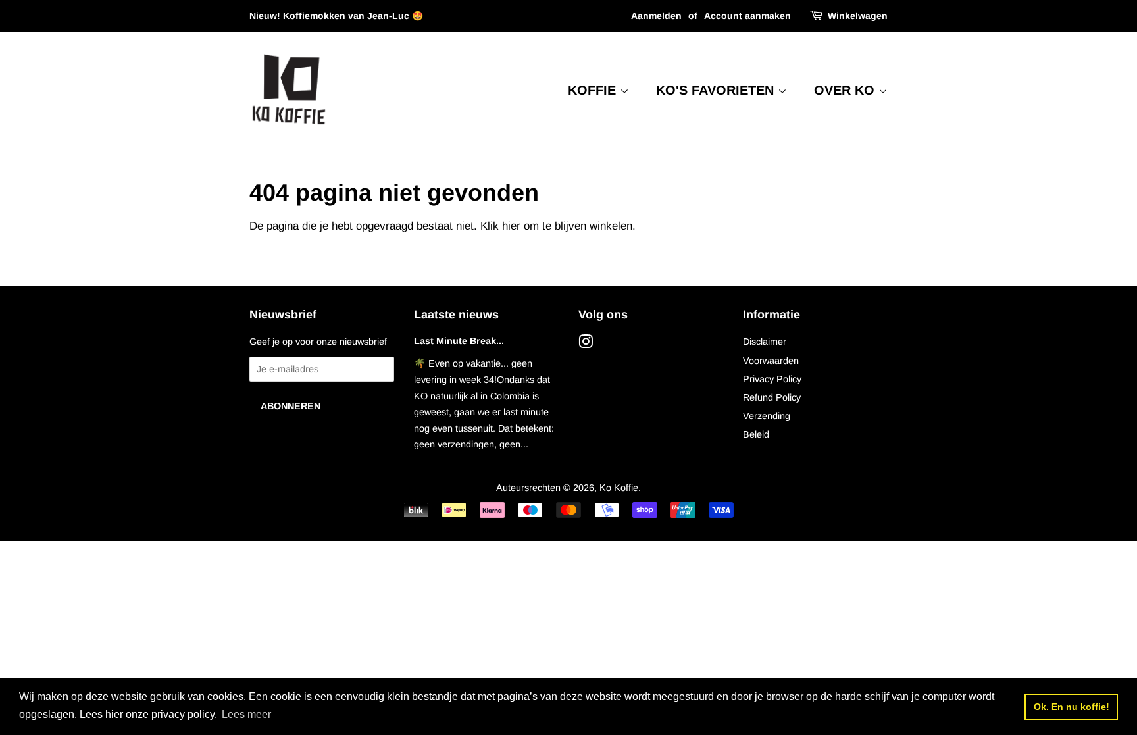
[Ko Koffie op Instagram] (585, 344)
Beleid (756, 434)
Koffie (594, 90)
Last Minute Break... (459, 341)
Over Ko (846, 90)
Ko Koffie (618, 487)
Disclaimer (764, 341)
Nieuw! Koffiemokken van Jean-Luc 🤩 (336, 16)
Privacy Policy (772, 379)
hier (511, 226)
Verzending (766, 416)
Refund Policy (772, 397)
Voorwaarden (771, 360)
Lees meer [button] (246, 714)
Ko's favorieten (717, 90)
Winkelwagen (858, 16)
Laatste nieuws (456, 314)
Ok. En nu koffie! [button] (1071, 706)
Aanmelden (656, 16)
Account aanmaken (747, 16)
